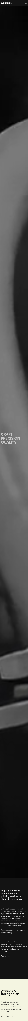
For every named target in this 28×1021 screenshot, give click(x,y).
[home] (6, 3)
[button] (26, 3)
